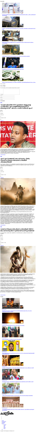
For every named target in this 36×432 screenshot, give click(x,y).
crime (4, 425)
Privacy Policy (4, 421)
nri (2, 429)
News (3, 423)
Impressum (3, 422)
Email (1, 97)
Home (3, 420)
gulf (4, 426)
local (4, 428)
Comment (1, 94)
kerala (5, 427)
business (5, 424)
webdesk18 (2, 177)
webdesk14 (2, 120)
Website (1, 99)
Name (1, 95)
